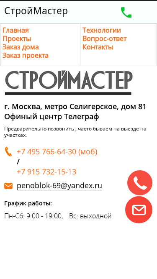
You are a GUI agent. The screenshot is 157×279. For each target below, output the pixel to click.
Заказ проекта (26, 55)
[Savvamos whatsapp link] (138, 209)
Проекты (17, 38)
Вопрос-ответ (104, 38)
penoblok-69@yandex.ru (59, 185)
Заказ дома (21, 46)
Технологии (101, 30)
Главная (16, 30)
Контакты (97, 46)
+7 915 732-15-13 (46, 171)
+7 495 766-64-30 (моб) (57, 151)
